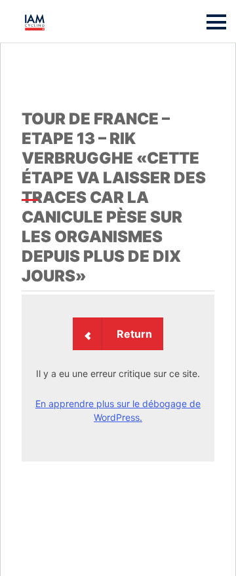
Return (134, 333)
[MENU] (216, 21)
